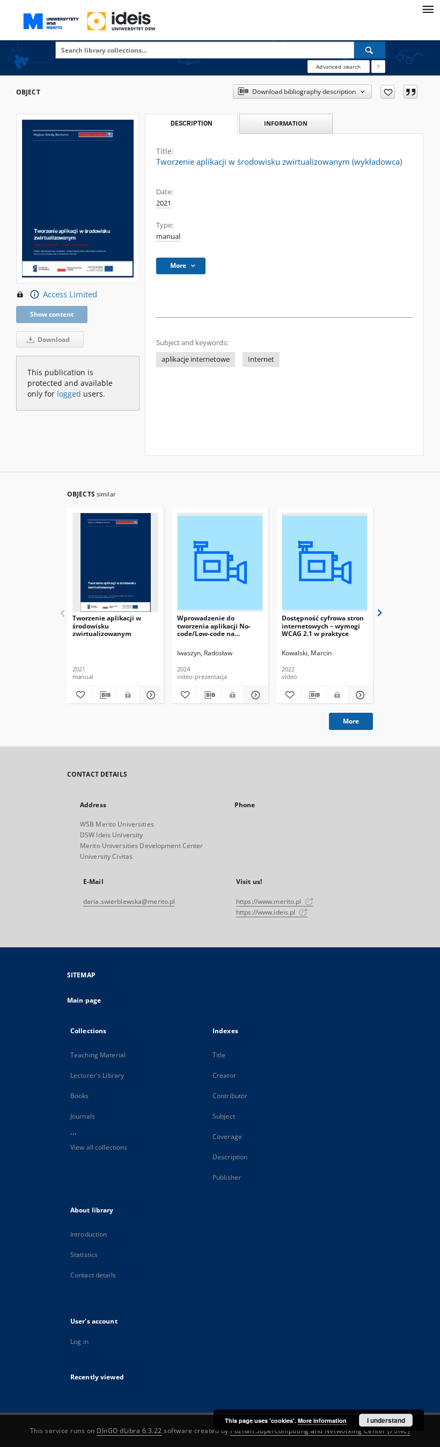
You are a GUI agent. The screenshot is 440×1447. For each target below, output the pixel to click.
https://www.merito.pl (269, 901)
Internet (261, 359)
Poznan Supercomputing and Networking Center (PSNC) (320, 1430)
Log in (79, 1341)
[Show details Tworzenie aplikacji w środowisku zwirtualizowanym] (150, 695)
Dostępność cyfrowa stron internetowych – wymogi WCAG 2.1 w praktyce (323, 625)
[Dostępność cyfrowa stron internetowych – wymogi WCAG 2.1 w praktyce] (324, 562)
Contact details (93, 1275)
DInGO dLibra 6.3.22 (129, 1430)
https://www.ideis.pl (266, 912)
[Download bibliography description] (104, 695)
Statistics (84, 1254)
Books (79, 1095)
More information (322, 1420)
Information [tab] (285, 123)
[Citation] (410, 92)
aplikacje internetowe (196, 359)
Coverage (227, 1136)
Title (219, 1054)
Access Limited (70, 294)
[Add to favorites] (387, 92)
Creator (224, 1075)
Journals (82, 1116)
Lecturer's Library (97, 1075)
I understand (386, 1420)
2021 (163, 203)
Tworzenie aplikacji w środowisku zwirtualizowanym (106, 625)
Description (229, 1156)
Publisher (226, 1177)
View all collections (98, 1147)
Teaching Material (98, 1054)
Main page (84, 1000)
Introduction (88, 1234)
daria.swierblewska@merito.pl (129, 901)
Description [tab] (191, 123)
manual (168, 236)
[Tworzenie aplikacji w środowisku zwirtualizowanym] (115, 562)
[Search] (369, 50)
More (351, 721)
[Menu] (427, 8)
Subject (223, 1116)
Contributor (229, 1095)
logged (69, 394)
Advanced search (338, 66)
